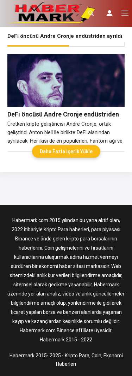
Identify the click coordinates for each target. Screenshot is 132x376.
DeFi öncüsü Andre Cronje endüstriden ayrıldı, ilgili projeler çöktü (63, 114)
